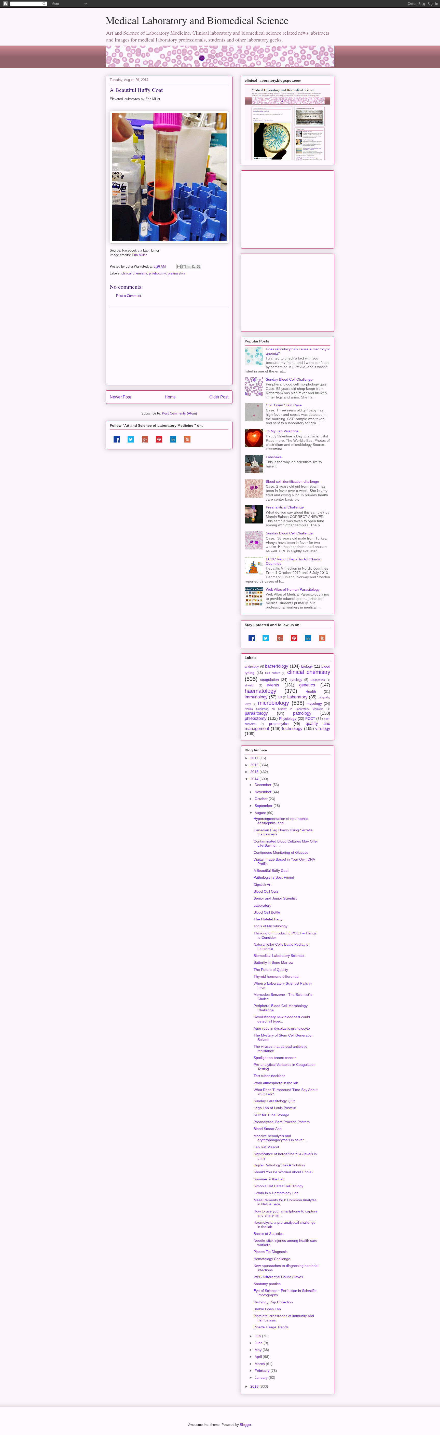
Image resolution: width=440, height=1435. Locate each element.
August (261, 813)
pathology (302, 713)
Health (311, 691)
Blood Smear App (268, 1129)
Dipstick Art (262, 884)
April (259, 1357)
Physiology (287, 718)
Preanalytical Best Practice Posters (282, 1122)
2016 (254, 765)
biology (307, 666)
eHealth (249, 685)
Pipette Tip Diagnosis (270, 1252)
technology (292, 728)
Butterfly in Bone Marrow (273, 962)
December (263, 785)
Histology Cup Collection (273, 1302)
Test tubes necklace (269, 1076)
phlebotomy (157, 273)
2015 (254, 772)
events (273, 685)
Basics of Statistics (268, 1234)
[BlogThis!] (183, 266)
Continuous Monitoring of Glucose (281, 852)
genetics (307, 685)
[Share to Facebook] (193, 266)
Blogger (245, 1425)
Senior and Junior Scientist (275, 898)
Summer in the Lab (269, 1179)
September (264, 806)
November (263, 792)
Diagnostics (317, 679)
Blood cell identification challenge (292, 481)
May (259, 1350)
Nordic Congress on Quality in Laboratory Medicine (284, 708)
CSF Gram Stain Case (284, 405)
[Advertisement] (169, 345)
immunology (256, 697)
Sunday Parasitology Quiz (274, 1101)
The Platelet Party (268, 919)
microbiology (273, 703)
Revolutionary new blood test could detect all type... (282, 1019)
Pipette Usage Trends (271, 1327)
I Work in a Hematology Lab (276, 1193)
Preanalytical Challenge (285, 507)
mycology (314, 703)
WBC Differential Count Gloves (278, 1277)
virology (322, 728)
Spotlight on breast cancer (275, 1058)
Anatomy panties (267, 1284)
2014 (254, 779)
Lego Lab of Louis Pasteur (275, 1108)
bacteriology (276, 666)
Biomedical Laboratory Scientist (279, 956)
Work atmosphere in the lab (276, 1083)
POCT (310, 718)
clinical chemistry (134, 273)
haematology (260, 691)
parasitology (256, 713)
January (262, 1377)
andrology (252, 666)
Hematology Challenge (272, 1259)
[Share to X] (188, 266)
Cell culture (272, 672)
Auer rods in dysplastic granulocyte (282, 1028)
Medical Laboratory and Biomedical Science (197, 20)
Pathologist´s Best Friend (274, 877)
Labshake (274, 457)
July (258, 1336)
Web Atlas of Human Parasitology (293, 589)
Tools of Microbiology (270, 926)
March (260, 1364)
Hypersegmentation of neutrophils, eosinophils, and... (281, 821)
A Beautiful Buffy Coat (271, 870)
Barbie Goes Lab (267, 1309)
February (262, 1371)
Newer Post (120, 397)
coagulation (269, 680)
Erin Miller (139, 255)
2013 (254, 1386)
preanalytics (177, 273)
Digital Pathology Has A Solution (279, 1165)
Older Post (218, 397)
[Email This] (179, 266)
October (262, 799)
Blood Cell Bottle (267, 912)
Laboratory (297, 697)
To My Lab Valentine (282, 431)
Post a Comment (128, 296)
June (259, 1343)
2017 (254, 758)
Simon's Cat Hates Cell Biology (278, 1186)
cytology (296, 680)
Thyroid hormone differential (276, 976)
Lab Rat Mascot (266, 1147)
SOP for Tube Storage (271, 1115)
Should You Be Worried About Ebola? (283, 1172)
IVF (280, 697)
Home (170, 397)
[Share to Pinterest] (198, 266)
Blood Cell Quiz (266, 891)
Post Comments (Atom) (179, 413)
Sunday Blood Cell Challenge (289, 379)
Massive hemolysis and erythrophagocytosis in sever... (280, 1138)
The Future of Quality (271, 970)
